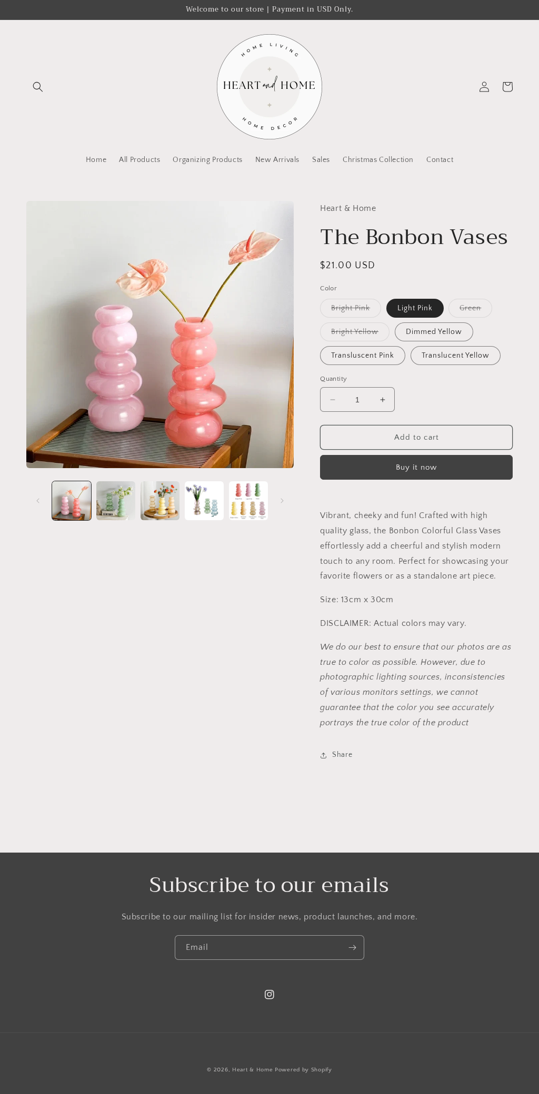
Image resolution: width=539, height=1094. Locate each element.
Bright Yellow (360, 334)
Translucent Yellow (456, 355)
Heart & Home (252, 1070)
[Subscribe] (352, 947)
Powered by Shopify (303, 1070)
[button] (37, 86)
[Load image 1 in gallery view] (71, 500)
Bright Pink (356, 310)
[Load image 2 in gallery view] (115, 500)
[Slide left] (37, 500)
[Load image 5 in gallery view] (248, 500)
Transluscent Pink (362, 355)
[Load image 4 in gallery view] (204, 500)
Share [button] (342, 755)
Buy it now (416, 467)
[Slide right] (282, 500)
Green (476, 310)
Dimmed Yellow (434, 332)
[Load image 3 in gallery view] (160, 500)
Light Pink (415, 308)
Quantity (333, 378)
